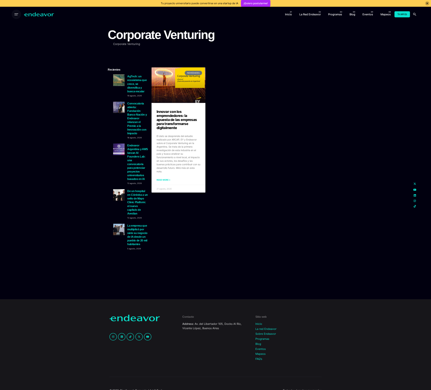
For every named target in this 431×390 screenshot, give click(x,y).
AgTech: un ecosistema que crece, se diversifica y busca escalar (137, 84)
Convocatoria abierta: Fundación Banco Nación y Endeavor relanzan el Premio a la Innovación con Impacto (137, 118)
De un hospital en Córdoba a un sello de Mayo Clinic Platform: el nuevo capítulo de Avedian (137, 202)
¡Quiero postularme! (256, 3)
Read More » (163, 180)
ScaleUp (402, 14)
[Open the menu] (16, 14)
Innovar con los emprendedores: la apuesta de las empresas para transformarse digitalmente (177, 120)
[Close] (427, 3)
